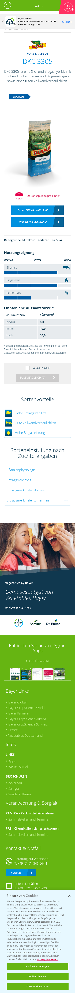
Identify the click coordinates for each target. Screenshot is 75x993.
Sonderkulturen (19, 794)
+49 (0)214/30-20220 (32, 888)
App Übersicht (39, 661)
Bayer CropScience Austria (27, 719)
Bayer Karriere (18, 713)
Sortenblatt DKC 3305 (33, 210)
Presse (13, 730)
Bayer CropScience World (26, 708)
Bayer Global (17, 702)
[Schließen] (3, 21)
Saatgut (13, 788)
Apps (12, 761)
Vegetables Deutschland (25, 735)
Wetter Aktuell (18, 767)
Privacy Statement (47, 959)
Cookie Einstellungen (37, 966)
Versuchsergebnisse (33, 222)
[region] (37, 941)
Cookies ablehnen (37, 976)
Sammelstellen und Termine (28, 819)
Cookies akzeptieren (37, 986)
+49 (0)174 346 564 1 (32, 863)
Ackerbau (15, 783)
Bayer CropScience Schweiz (27, 724)
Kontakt (16, 872)
